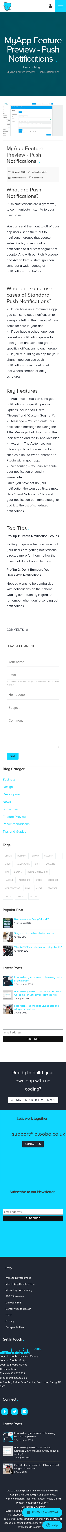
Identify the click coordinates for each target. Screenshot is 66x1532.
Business (9, 779)
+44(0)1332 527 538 (14, 1373)
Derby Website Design (18, 1309)
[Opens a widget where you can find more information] (52, 1525)
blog (37, 67)
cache (8, 896)
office (39, 880)
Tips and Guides (14, 831)
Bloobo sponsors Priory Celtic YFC (31, 919)
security (49, 856)
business (22, 856)
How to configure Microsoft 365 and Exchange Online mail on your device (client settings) (36, 1450)
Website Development (18, 1277)
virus (7, 864)
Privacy (10, 1321)
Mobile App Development (20, 1284)
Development (12, 794)
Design (8, 787)
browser (52, 888)
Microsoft (24, 880)
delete (33, 896)
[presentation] (6, 119)
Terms (9, 1315)
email (28, 888)
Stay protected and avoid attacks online (34, 933)
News (7, 802)
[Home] (7, 6)
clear (39, 888)
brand (35, 856)
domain (18, 872)
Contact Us (33, 1144)
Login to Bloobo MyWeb (13, 1364)
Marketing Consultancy (19, 1290)
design (8, 856)
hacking (9, 880)
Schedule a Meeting (44, 1512)
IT (60, 856)
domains (50, 864)
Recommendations (16, 824)
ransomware (23, 864)
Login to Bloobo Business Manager (20, 1356)
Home (27, 67)
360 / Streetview (15, 1296)
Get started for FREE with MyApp (33, 1100)
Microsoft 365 (12, 888)
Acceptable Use (15, 1327)
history (21, 896)
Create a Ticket (8, 1369)
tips (7, 872)
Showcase (10, 809)
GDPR (37, 864)
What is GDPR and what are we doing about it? (38, 947)
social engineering (37, 872)
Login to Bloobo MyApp (13, 1360)
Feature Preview (19, 178)
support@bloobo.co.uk (15, 1378)
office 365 (53, 880)
